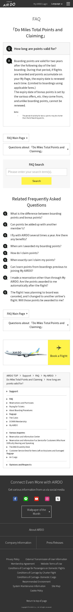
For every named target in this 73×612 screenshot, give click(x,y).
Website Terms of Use (51, 563)
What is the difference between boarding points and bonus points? (35, 215)
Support (13, 391)
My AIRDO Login (41, 3)
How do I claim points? (24, 253)
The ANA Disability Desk (19, 446)
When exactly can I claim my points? (32, 260)
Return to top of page (36, 600)
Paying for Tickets (16, 406)
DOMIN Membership (18, 421)
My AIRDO (13, 425)
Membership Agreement (23, 563)
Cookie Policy (36, 590)
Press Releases (55, 542)
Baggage (12, 414)
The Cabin (13, 417)
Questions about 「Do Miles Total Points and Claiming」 (36, 149)
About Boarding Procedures (20, 410)
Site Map (56, 586)
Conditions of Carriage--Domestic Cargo (36, 577)
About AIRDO (36, 530)
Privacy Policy (12, 559)
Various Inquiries (17, 432)
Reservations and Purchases (21, 402)
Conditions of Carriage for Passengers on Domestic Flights (36, 568)
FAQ (11, 398)
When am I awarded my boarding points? (35, 246)
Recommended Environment (36, 581)
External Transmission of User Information (46, 559)
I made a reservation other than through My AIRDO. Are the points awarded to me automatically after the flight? (37, 281)
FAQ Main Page (16, 138)
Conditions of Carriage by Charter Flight (36, 572)
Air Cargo (13, 457)
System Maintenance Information (29, 586)
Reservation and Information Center (24, 436)
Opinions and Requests (20, 464)
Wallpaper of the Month (36, 511)
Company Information (18, 542)
